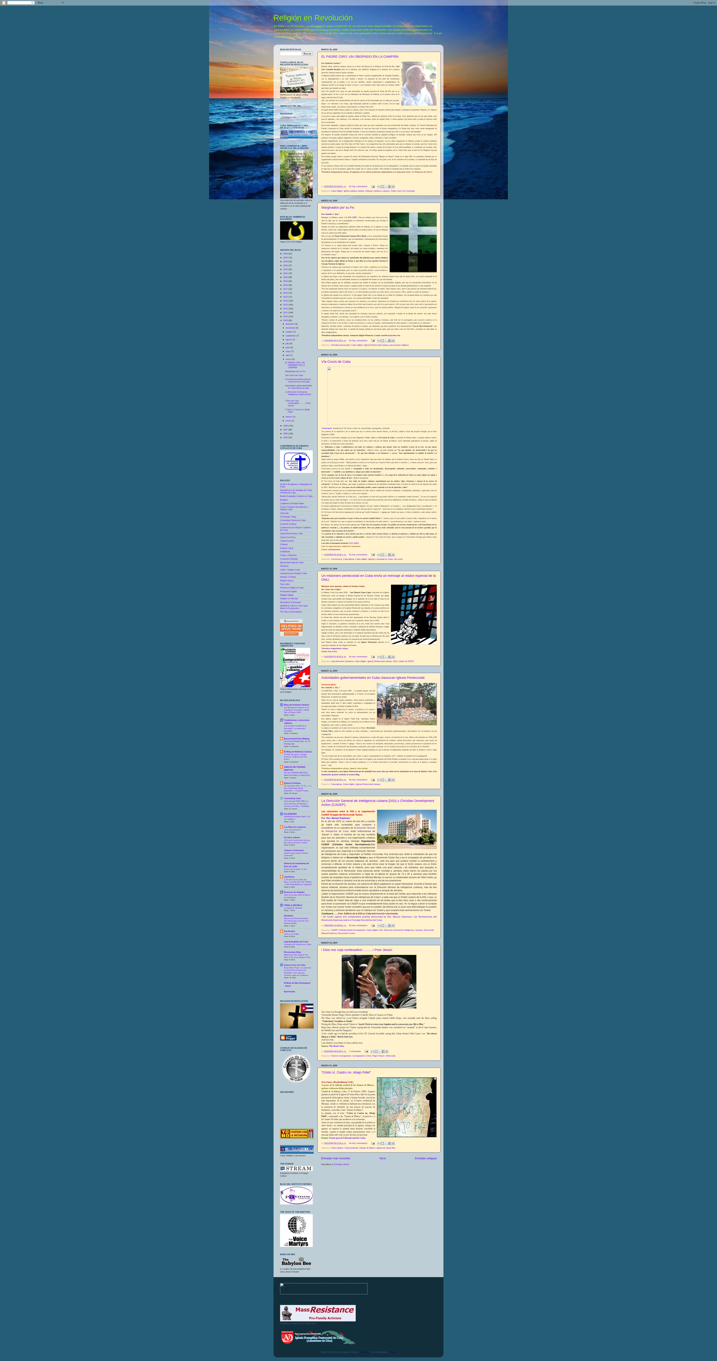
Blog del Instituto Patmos (296, 705)
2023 (285, 265)
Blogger (392, 1352)
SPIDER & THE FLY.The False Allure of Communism (294, 607)
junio (288, 347)
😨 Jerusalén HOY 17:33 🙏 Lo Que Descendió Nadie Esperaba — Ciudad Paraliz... (297, 788)
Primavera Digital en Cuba (292, 588)
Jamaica (419, 930)
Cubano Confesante (294, 850)
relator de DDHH (406, 661)
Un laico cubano (292, 837)
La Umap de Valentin (293, 908)
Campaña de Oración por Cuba (297, 944)
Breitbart (284, 500)
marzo (289, 359)
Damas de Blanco (367, 1148)
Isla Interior (289, 931)
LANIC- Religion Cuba (290, 570)
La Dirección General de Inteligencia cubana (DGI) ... (298, 394)
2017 (285, 289)
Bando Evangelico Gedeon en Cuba (296, 496)
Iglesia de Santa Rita (386, 1148)
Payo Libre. (332, 651)
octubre (289, 332)
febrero (289, 417)
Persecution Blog (292, 952)
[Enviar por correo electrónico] (379, 186)
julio (288, 343)
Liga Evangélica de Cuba (296, 942)
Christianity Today (288, 517)
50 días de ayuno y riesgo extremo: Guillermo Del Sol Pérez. (295, 756)
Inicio (382, 1158)
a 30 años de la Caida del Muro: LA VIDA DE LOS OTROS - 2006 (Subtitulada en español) (297, 882)
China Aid (284, 513)
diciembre (290, 324)
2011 (285, 312)
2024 (285, 261)
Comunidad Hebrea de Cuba (293, 520)
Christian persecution (340, 345)
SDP (354, 217)
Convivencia (336, 559)
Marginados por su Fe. (338, 207)
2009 (285, 320)
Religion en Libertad (289, 598)
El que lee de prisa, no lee (295, 869)
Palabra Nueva (287, 580)
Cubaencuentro (334, 549)
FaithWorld (285, 551)
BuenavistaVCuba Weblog (297, 738)
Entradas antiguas (426, 1158)
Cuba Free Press (288, 537)
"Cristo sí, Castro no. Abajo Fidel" (346, 1072)
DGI (381, 930)
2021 (285, 273)
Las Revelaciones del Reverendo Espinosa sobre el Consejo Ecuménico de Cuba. (379, 918)
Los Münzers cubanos (295, 827)
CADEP (334, 930)
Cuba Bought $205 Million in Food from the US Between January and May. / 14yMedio (296, 803)
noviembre (291, 328)
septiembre (291, 336)
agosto (289, 339)
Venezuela (390, 1056)
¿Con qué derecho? (292, 830)
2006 (285, 433)
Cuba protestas (351, 1148)
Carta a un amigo (291, 934)
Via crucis (398, 559)
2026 (285, 254)
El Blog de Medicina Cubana (298, 752)
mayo (288, 351)
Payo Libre (285, 584)
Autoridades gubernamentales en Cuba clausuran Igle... (298, 386)
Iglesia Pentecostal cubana (376, 345)
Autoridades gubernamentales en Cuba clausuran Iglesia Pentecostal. (373, 678)
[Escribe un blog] (382, 186)
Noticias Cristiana (288, 577)
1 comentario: (355, 1051)
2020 (285, 277)
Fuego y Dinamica (288, 555)
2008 (285, 426)
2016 (285, 293)
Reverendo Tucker (346, 933)
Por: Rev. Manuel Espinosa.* (336, 818)
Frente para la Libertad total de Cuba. (347, 1138)
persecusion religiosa (399, 345)
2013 (285, 305)
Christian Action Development (352, 930)
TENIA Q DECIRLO (293, 905)
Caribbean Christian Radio (292, 503)
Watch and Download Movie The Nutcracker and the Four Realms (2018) (296, 920)
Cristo (368, 1056)
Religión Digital (286, 595)
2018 (285, 285)
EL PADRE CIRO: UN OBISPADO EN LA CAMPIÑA (360, 56)
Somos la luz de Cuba (294, 965)
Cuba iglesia (348, 559)
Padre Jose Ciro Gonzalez (403, 191)
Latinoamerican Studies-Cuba (293, 573)
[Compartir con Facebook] (390, 186)
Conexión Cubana (288, 524)
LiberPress (289, 877)
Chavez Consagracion (341, 1056)
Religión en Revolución (313, 17)
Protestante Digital (288, 591)
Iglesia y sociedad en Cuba (380, 559)
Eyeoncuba (289, 991)
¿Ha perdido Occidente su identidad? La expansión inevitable (295, 728)
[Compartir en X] (386, 186)
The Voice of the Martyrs (291, 612)
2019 (285, 281)
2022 (285, 269)
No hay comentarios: (358, 186)
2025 (285, 257)
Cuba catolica (337, 1148)
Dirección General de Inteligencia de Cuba (348, 829)
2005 (285, 437)
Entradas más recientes (335, 1158)
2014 (285, 301)
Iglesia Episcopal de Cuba (291, 562)
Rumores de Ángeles (294, 892)
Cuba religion (337, 191)
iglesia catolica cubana (354, 191)
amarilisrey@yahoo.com (390, 335)
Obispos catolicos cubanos (377, 191)
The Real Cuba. (336, 1046)
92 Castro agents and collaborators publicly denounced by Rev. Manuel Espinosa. (367, 916)
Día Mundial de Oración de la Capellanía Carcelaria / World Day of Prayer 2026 (296, 710)
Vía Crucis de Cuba (335, 362)
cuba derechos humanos (342, 661)
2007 (285, 430)
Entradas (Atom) (341, 1164)
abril (288, 355)
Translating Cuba (292, 798)
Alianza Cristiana (292, 783)
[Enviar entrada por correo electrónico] (372, 186)
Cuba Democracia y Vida (291, 533)
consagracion (358, 1056)
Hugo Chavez (378, 1056)
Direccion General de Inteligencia (399, 930)
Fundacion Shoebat (289, 559)
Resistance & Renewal (290, 602)
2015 (285, 297)
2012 (285, 308)
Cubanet (284, 544)
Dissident (288, 916)
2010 (285, 316)
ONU (395, 661)
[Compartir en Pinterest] (393, 186)
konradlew (364, 1352)
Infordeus (284, 566)
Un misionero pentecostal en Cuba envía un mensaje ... (298, 380)
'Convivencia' (326, 428)
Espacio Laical (286, 548)
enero (288, 421)
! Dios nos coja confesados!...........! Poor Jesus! (356, 950)
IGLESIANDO (290, 814)
